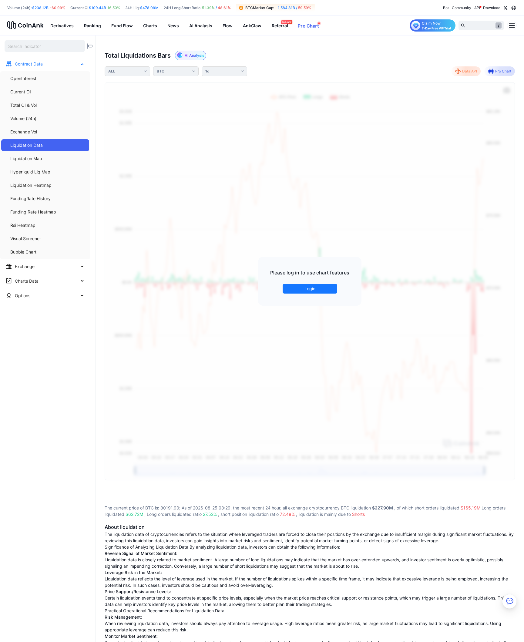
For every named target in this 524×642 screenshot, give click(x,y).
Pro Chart (503, 71)
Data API (469, 71)
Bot (446, 7)
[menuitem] (45, 78)
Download (491, 7)
